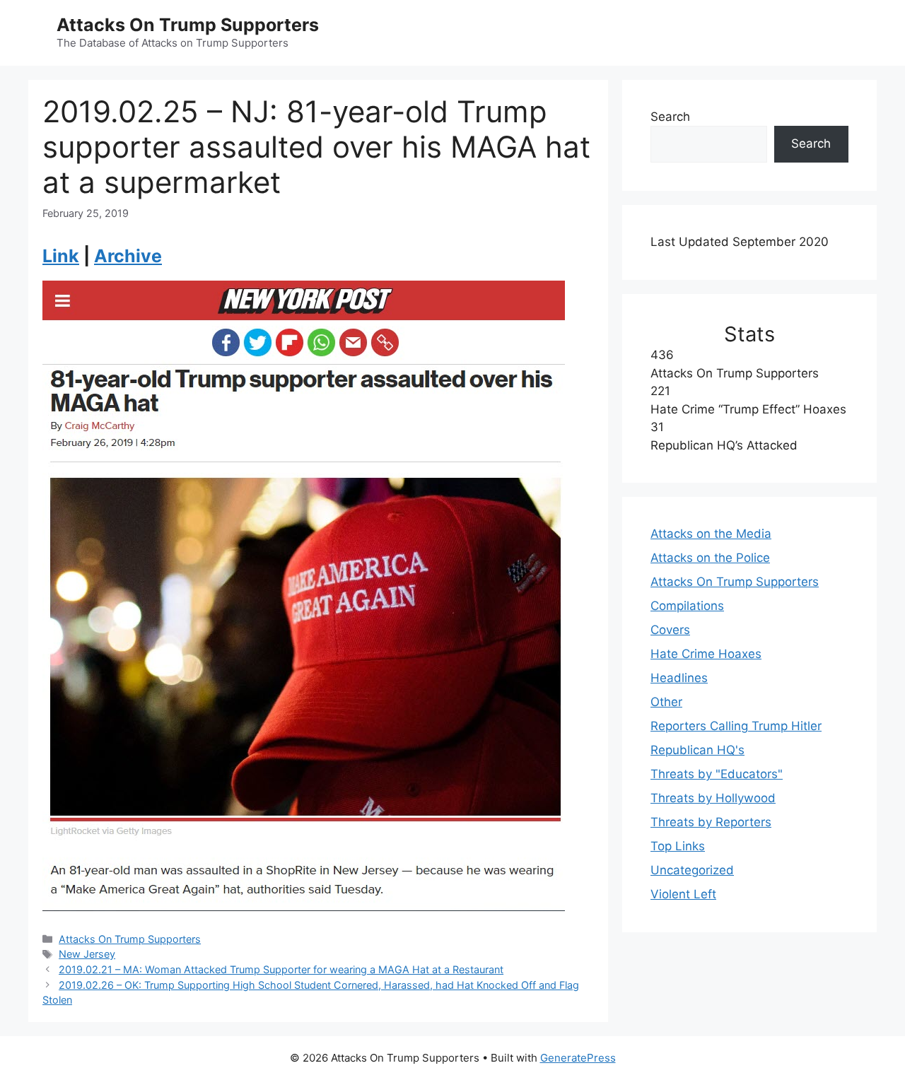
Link (60, 255)
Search (670, 117)
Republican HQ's (697, 750)
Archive (128, 255)
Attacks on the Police (710, 558)
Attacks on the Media (710, 534)
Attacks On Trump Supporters (188, 24)
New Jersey (87, 954)
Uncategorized (692, 870)
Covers (670, 630)
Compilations (687, 606)
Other (666, 702)
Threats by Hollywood (713, 798)
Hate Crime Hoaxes (705, 654)
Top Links (677, 846)
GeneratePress (578, 1057)
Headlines (679, 678)
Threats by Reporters (710, 822)
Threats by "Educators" (716, 774)
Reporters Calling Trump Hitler (736, 726)
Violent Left (683, 894)
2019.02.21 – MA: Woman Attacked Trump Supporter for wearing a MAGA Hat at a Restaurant (281, 969)
